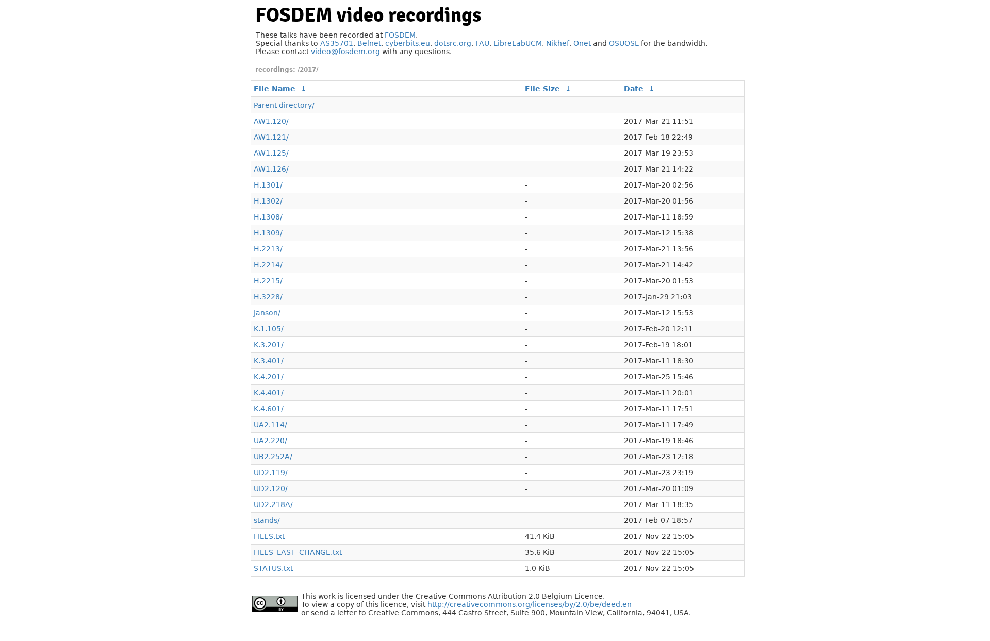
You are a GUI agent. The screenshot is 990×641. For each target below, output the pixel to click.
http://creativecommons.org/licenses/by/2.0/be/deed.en (529, 604)
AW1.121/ (271, 137)
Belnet (369, 43)
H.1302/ (268, 201)
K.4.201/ (269, 377)
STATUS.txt (273, 568)
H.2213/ (268, 249)
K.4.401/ (269, 393)
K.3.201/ (269, 345)
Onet (582, 43)
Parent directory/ (284, 105)
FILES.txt (269, 536)
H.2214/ (268, 265)
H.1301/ (268, 185)
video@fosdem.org (345, 51)
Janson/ (267, 313)
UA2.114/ (270, 424)
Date (634, 89)
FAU (482, 43)
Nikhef (557, 43)
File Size (542, 89)
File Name (274, 89)
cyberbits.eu (407, 43)
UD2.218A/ (273, 504)
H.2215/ (268, 281)
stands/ (267, 520)
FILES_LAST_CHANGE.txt (298, 552)
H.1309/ (268, 233)
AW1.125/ (271, 153)
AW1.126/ (271, 169)
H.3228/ (268, 297)
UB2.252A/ (273, 456)
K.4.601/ (269, 408)
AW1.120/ (271, 121)
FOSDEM (400, 35)
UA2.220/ (270, 440)
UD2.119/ (271, 472)
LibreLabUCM (517, 43)
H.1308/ (268, 217)
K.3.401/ (269, 361)
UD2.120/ (271, 488)
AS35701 (336, 43)
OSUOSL (624, 43)
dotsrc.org (452, 43)
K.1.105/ (269, 329)
